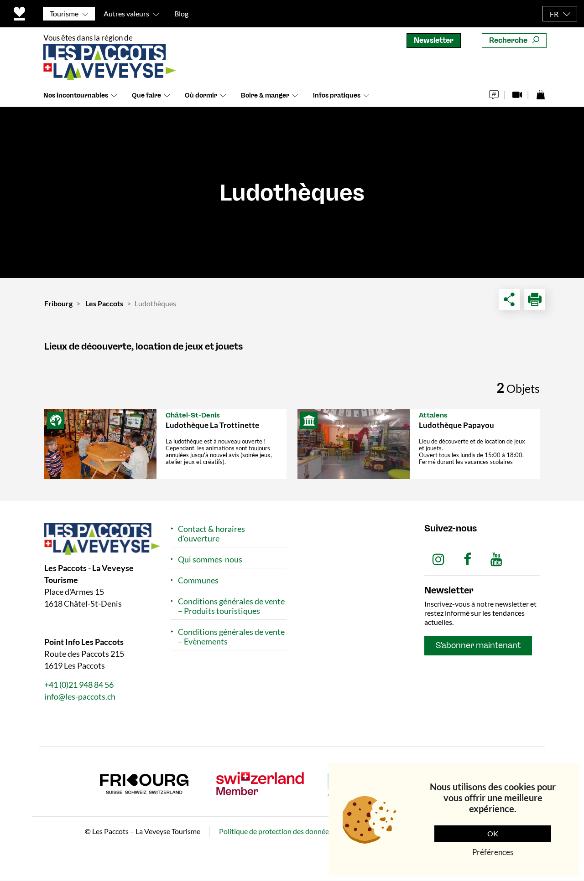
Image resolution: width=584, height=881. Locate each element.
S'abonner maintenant (478, 645)
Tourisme (64, 13)
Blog (181, 13)
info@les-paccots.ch (79, 697)
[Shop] (540, 92)
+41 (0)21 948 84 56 (79, 685)
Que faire (146, 95)
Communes (198, 580)
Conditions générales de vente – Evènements (231, 636)
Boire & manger (265, 95)
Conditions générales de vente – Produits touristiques (231, 606)
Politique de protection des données (275, 831)
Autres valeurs (126, 13)
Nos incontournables (75, 95)
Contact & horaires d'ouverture (211, 533)
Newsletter (434, 40)
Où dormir (201, 95)
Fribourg (58, 303)
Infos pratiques (336, 95)
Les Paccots (104, 303)
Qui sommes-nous (210, 559)
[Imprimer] (534, 299)
